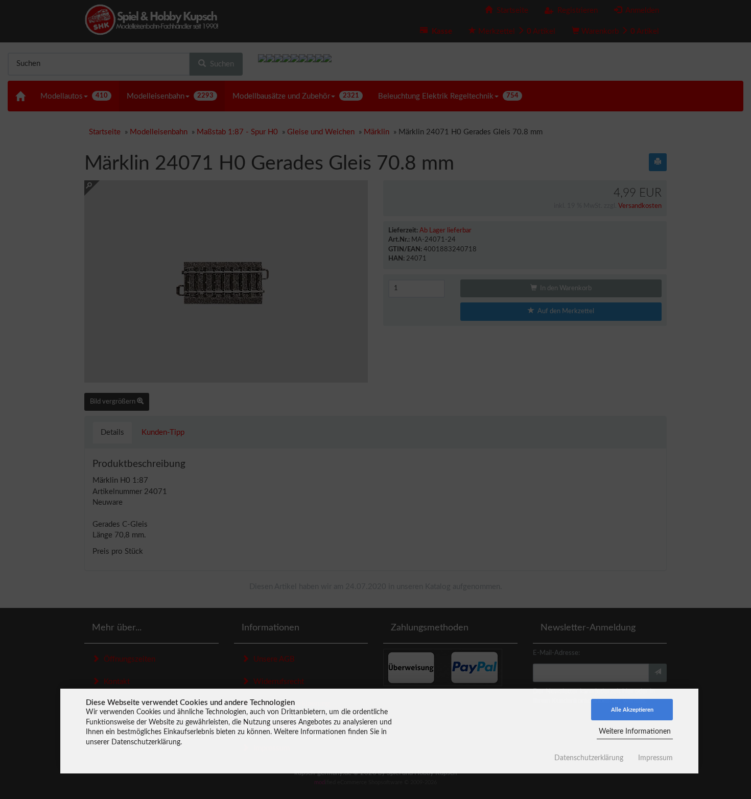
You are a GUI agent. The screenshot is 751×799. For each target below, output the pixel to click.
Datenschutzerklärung (588, 758)
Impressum (655, 758)
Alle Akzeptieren (632, 710)
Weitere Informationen (635, 731)
